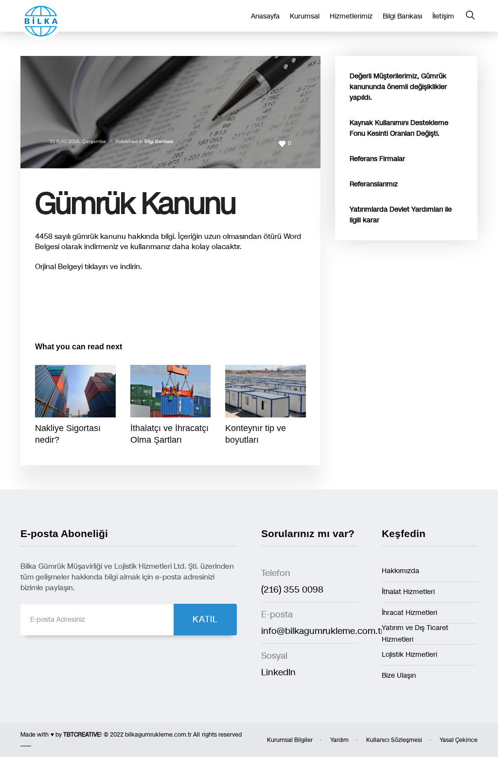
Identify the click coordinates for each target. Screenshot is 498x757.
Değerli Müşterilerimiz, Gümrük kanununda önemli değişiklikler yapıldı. (398, 87)
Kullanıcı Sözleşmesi (394, 740)
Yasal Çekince (459, 740)
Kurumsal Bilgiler (290, 740)
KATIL (205, 619)
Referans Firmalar (377, 158)
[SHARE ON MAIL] (110, 306)
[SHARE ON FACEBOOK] (59, 306)
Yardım (339, 740)
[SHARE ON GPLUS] (76, 306)
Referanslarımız (374, 184)
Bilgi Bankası (158, 141)
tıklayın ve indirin (112, 266)
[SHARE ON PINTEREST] (93, 306)
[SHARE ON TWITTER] (42, 307)
